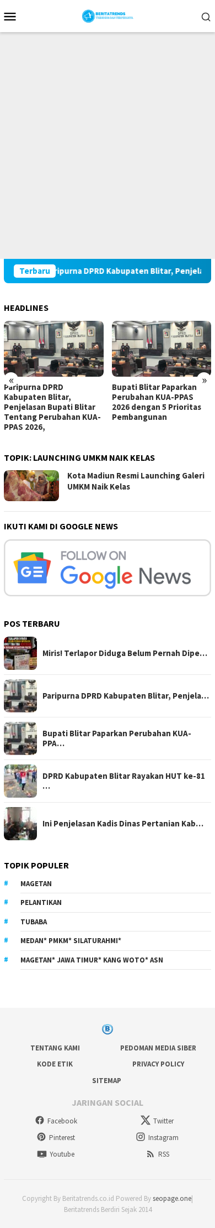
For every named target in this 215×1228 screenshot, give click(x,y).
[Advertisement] (107, 145)
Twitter (163, 1121)
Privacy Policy (158, 1064)
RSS (163, 1154)
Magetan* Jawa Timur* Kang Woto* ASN (91, 960)
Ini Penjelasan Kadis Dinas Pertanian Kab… (122, 824)
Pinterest (62, 1137)
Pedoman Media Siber (158, 1048)
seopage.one (172, 1198)
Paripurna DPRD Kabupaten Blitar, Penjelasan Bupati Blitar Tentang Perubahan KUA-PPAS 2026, (52, 407)
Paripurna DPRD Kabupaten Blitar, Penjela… (125, 696)
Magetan (36, 883)
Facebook (62, 1121)
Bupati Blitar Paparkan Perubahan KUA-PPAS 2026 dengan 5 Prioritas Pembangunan (156, 402)
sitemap (106, 1080)
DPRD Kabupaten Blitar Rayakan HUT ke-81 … (123, 781)
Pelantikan (41, 902)
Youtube (62, 1154)
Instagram (163, 1137)
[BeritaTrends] (108, 15)
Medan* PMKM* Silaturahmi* (70, 940)
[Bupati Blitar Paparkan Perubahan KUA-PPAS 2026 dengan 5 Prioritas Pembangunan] (162, 349)
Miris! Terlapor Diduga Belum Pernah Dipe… (124, 653)
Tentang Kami (55, 1048)
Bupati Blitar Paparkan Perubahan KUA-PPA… (116, 738)
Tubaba (33, 922)
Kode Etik (55, 1064)
